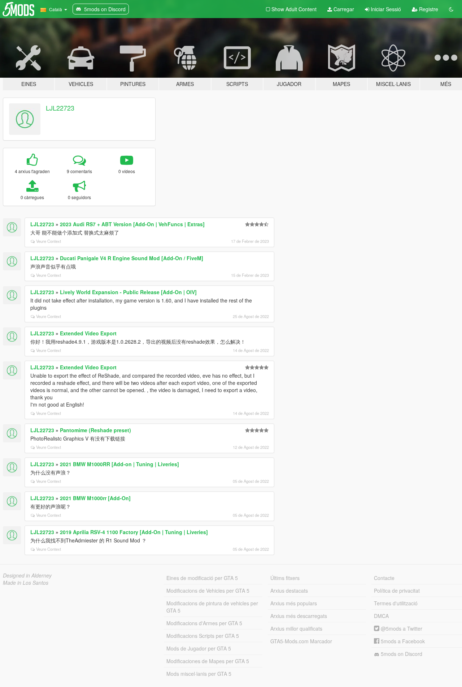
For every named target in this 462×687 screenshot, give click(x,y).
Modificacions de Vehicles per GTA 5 (207, 590)
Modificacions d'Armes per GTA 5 (204, 623)
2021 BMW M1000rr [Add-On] (95, 498)
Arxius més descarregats (298, 615)
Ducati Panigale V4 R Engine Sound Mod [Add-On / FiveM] (131, 258)
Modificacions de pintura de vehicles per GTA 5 (212, 607)
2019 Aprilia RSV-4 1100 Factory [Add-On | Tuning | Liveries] (134, 532)
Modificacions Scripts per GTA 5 (202, 635)
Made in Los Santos (25, 582)
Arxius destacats (289, 590)
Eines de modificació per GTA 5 (202, 577)
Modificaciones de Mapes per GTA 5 (207, 661)
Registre (428, 9)
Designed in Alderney (27, 575)
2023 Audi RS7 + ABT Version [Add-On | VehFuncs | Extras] (132, 224)
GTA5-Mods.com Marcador (301, 641)
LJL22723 (60, 107)
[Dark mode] (451, 9)
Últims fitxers (285, 577)
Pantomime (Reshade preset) (95, 430)
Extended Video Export (88, 333)
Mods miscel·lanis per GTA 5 (198, 673)
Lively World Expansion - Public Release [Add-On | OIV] (128, 292)
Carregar (343, 9)
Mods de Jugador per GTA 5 (198, 648)
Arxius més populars (293, 603)
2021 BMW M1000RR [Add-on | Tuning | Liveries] (119, 464)
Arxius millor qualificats (296, 628)
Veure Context (48, 241)
